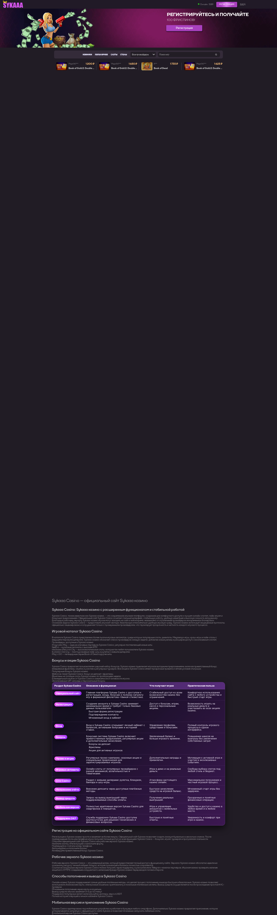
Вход (243, 4)
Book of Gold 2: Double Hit (82, 68)
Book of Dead (161, 68)
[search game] (216, 54)
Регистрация (226, 4)
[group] (138, 28)
